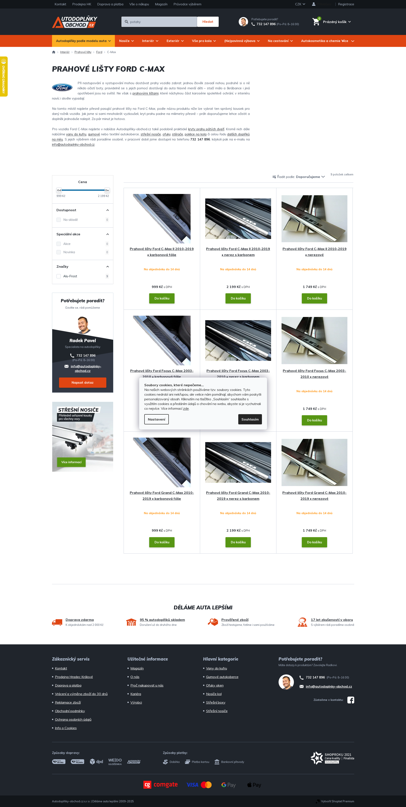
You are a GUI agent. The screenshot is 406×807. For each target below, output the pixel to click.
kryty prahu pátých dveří (206, 129)
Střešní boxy (215, 702)
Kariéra (135, 694)
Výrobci (136, 702)
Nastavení (156, 419)
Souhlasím (250, 419)
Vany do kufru (216, 668)
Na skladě (85, 220)
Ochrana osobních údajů (73, 719)
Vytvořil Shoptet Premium (337, 801)
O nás (134, 677)
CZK (298, 4)
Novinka (85, 252)
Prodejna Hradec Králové (74, 677)
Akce (85, 244)
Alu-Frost (85, 276)
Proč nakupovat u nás (146, 685)
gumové (94, 134)
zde (186, 408)
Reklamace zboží (68, 702)
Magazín (161, 4)
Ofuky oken (215, 685)
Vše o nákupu (139, 4)
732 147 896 (266, 24)
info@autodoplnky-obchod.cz (73, 144)
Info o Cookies (66, 728)
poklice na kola (196, 134)
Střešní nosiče (217, 711)
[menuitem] (83, 41)
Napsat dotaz (83, 382)
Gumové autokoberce (222, 677)
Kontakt (60, 4)
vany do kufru (76, 134)
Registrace (346, 4)
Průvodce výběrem (187, 4)
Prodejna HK (81, 4)
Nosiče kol (214, 694)
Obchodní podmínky (70, 711)
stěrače (177, 134)
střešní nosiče (151, 134)
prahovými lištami (145, 93)
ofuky (166, 134)
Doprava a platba (110, 4)
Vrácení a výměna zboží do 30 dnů (81, 694)
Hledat (207, 22)
